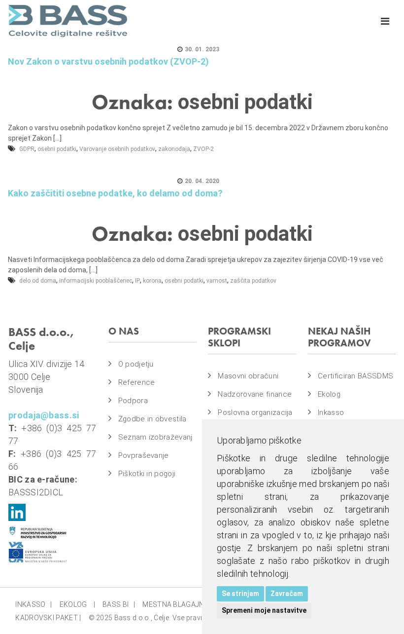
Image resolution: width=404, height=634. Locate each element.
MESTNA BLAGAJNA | (178, 604)
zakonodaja (174, 149)
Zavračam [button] (286, 593)
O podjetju (136, 364)
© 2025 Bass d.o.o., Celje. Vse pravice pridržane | (167, 618)
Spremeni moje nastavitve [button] (264, 610)
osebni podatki (56, 149)
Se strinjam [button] (240, 593)
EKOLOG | (77, 604)
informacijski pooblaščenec (95, 280)
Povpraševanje (143, 455)
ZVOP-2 (203, 149)
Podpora (133, 400)
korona (152, 280)
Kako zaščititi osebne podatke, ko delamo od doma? (115, 193)
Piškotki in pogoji (146, 473)
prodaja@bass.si (43, 415)
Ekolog (329, 394)
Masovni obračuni (248, 376)
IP (137, 280)
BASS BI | (118, 604)
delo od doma (37, 280)
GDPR (26, 149)
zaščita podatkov (253, 280)
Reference (136, 382)
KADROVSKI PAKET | (48, 618)
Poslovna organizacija (255, 412)
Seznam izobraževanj (155, 437)
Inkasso (331, 412)
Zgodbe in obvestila (152, 418)
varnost (216, 280)
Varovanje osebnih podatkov (117, 149)
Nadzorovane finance (255, 394)
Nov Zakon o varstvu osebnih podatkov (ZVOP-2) (108, 61)
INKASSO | (33, 604)
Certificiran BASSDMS (355, 376)
